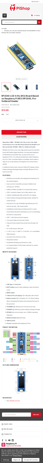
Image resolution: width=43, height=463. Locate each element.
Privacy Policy (17, 455)
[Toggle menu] (4, 16)
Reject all (16, 460)
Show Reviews (21, 137)
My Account (35, 1)
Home (5, 28)
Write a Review (6, 107)
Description (21, 132)
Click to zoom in (22, 79)
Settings (6, 460)
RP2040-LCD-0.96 (15, 401)
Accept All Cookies (31, 460)
